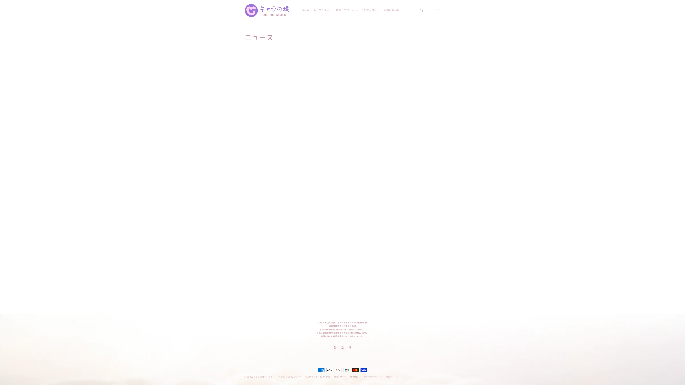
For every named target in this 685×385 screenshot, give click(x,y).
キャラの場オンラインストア (267, 376)
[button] (322, 10)
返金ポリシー (392, 376)
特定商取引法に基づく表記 (317, 376)
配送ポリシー (340, 376)
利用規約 (354, 376)
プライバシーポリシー (372, 376)
